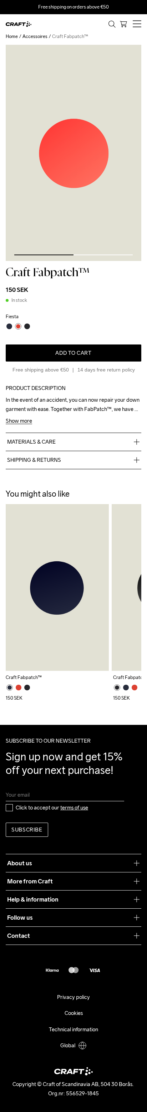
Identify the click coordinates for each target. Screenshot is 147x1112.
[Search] (112, 24)
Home (12, 36)
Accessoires (34, 36)
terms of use (74, 807)
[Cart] (123, 24)
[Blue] (10, 687)
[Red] (18, 687)
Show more (19, 421)
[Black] (27, 687)
